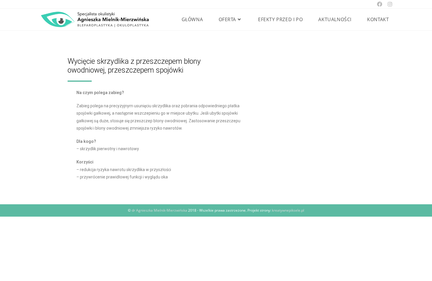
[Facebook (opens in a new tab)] (379, 4)
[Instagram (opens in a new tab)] (388, 4)
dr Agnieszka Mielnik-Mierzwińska (159, 210)
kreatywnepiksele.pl (288, 210)
